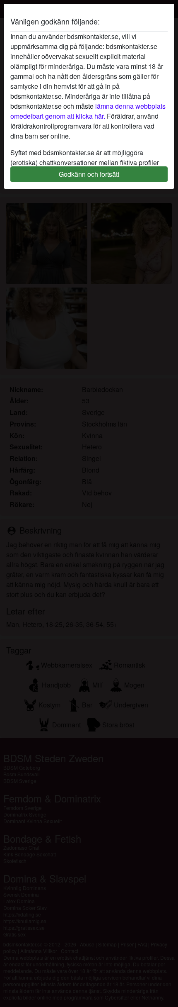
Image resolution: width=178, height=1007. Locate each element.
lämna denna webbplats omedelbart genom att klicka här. (88, 111)
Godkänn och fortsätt (89, 174)
